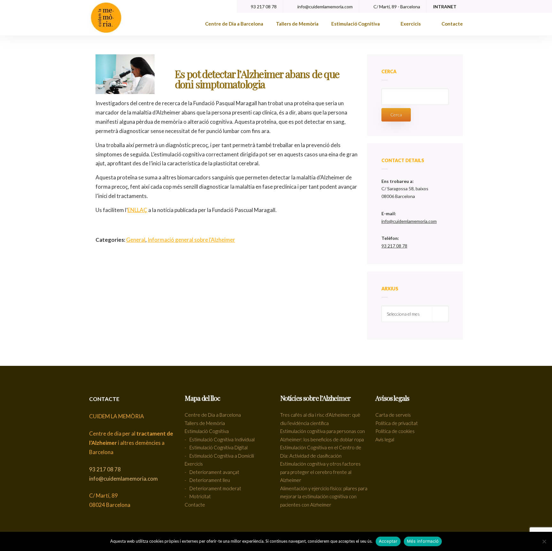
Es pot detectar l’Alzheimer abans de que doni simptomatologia (257, 79)
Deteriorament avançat (214, 472)
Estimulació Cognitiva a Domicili (221, 456)
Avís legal (384, 439)
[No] (544, 541)
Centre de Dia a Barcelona (234, 24)
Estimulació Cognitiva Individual (222, 439)
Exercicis (411, 24)
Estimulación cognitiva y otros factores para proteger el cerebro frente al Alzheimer (320, 472)
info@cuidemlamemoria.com (324, 6)
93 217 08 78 (263, 6)
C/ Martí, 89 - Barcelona (396, 6)
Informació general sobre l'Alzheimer (191, 239)
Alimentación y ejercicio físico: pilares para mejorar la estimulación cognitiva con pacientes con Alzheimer (323, 496)
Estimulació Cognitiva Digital (218, 447)
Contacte (452, 24)
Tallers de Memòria (297, 24)
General (135, 239)
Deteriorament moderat (215, 488)
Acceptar (388, 541)
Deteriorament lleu (209, 480)
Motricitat (200, 496)
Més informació (423, 541)
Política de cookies (395, 431)
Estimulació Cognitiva (356, 24)
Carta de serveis (393, 415)
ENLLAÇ (137, 210)
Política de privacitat (396, 423)
